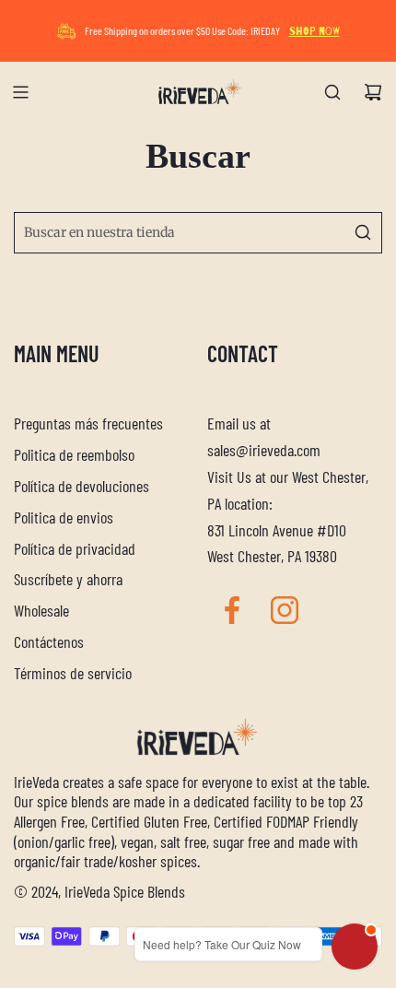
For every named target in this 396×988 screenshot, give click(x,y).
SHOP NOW (314, 31)
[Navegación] (20, 92)
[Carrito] (373, 92)
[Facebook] (232, 610)
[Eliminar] (321, 232)
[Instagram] (284, 610)
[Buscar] (332, 92)
